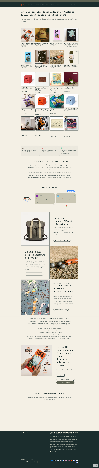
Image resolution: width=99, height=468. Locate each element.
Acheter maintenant (65, 382)
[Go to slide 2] (53, 204)
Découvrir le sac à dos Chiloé (61, 240)
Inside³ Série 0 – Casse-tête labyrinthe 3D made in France (26, 88)
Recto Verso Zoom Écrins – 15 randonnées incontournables (26, 66)
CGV (22, 441)
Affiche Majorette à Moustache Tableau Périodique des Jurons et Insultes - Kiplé (56, 132)
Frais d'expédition (65, 369)
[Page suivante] (54, 142)
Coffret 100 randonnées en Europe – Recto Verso (57, 110)
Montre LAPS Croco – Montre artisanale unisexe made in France (71, 66)
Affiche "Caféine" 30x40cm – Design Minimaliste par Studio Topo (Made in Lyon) (42, 66)
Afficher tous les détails (61, 386)
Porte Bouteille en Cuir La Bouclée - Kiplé (42, 132)
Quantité (58, 372)
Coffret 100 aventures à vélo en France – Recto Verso (27, 110)
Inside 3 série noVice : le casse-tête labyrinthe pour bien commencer (71, 109)
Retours (22, 443)
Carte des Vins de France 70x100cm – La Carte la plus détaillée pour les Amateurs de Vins (71, 44)
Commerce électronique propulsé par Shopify (39, 465)
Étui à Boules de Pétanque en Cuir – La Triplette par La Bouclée (56, 66)
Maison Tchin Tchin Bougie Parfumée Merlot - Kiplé (69, 88)
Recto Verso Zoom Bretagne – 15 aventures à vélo (56, 44)
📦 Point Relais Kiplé (25, 436)
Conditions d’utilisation (74, 465)
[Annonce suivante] (77, 1)
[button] (45, 4)
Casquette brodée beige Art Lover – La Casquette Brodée (42, 44)
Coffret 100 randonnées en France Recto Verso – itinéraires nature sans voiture (28, 44)
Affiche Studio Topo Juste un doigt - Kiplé (28, 132)
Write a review (71, 191)
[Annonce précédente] (21, 1)
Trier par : (50, 26)
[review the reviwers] (35, 195)
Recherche (23, 439)
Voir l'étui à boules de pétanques (34, 273)
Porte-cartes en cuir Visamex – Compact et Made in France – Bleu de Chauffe (41, 88)
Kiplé (29, 465)
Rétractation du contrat (25, 445)
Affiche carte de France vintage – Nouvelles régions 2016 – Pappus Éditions (56, 88)
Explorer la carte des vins (61, 309)
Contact (22, 434)
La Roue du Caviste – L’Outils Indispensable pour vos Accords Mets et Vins (70, 132)
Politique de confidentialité (64, 465)
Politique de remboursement (53, 465)
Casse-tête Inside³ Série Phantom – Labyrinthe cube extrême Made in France (42, 110)
